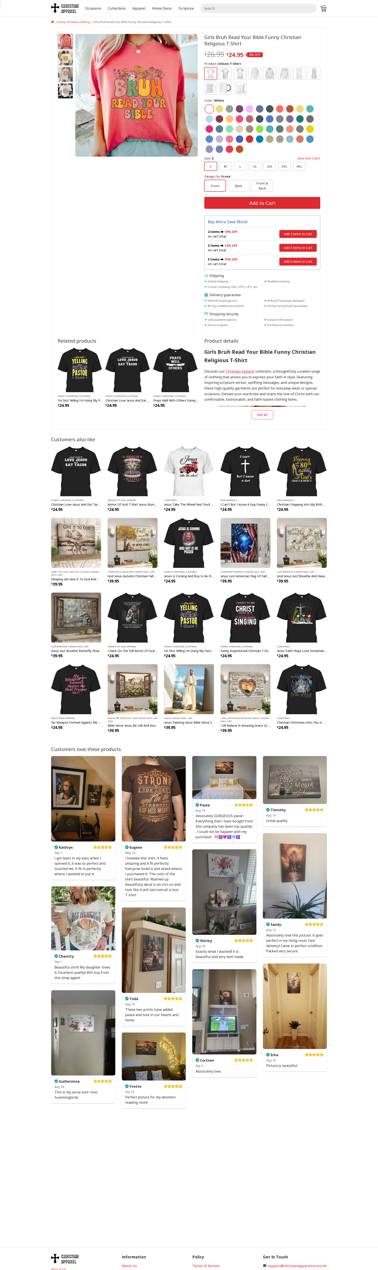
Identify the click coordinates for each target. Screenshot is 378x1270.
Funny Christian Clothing (74, 22)
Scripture (186, 8)
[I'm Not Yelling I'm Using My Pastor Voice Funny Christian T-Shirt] (80, 369)
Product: (222, 63)
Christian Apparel (240, 371)
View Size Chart (308, 158)
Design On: (217, 176)
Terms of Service (205, 1265)
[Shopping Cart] (323, 8)
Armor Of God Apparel (122, 499)
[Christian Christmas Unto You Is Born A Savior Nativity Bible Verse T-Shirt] (302, 688)
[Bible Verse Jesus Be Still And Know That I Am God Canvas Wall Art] (133, 688)
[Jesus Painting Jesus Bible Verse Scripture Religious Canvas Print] (189, 688)
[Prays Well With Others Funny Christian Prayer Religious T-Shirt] (175, 369)
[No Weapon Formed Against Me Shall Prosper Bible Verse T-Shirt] (76, 688)
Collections (117, 8)
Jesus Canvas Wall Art (178, 717)
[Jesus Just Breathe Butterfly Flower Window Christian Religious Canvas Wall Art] (76, 617)
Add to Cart (262, 203)
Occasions (93, 8)
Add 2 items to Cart (298, 234)
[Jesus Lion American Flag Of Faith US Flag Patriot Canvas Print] (245, 542)
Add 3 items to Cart (298, 248)
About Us (129, 1265)
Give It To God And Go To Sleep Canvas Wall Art (75, 573)
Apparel (138, 8)
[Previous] (93, 95)
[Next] (179, 95)
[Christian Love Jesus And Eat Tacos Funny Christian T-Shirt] (127, 369)
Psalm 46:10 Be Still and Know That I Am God (133, 719)
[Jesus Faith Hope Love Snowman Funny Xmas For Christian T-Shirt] (302, 617)
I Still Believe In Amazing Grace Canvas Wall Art (244, 719)
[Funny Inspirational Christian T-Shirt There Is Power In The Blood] (245, 617)
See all (262, 414)
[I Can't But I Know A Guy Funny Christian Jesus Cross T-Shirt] (245, 470)
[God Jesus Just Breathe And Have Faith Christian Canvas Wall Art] (302, 542)
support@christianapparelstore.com (297, 1265)
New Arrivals (228, 499)
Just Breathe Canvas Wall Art (295, 571)
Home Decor (162, 8)
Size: (262, 158)
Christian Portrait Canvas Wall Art (242, 571)
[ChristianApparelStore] (52, 22)
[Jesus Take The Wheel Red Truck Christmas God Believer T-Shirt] (189, 470)
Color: (214, 100)
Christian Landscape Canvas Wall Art (131, 571)
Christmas (170, 499)
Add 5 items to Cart (298, 261)
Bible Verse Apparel (63, 717)
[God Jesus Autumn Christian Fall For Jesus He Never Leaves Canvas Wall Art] (133, 542)
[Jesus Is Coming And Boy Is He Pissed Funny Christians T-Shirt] (189, 542)
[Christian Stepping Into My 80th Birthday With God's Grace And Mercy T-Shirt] (302, 470)
